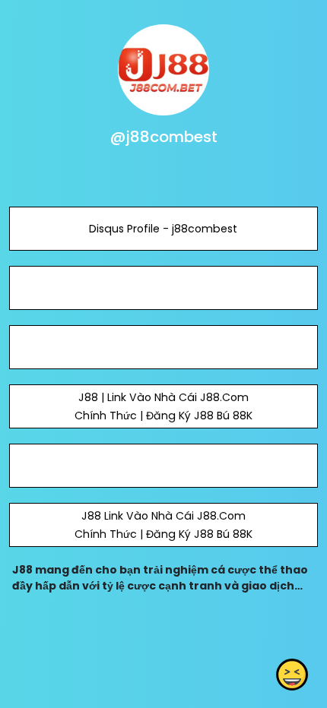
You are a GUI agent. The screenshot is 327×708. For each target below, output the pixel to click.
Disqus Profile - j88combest (163, 228)
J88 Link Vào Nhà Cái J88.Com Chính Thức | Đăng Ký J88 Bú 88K (163, 525)
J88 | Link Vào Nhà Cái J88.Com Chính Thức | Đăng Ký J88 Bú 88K (163, 406)
